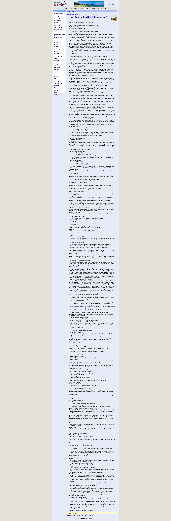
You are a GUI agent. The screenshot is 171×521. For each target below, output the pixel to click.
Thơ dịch (55, 55)
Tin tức (55, 87)
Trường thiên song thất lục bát (59, 35)
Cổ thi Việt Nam (57, 22)
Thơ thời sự (56, 44)
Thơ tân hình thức (57, 20)
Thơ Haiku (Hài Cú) (57, 62)
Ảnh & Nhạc (96, 8)
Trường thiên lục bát (58, 37)
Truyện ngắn (56, 64)
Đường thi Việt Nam (58, 24)
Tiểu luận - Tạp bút (57, 81)
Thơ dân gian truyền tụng (59, 49)
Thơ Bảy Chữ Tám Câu (58, 13)
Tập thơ (55, 58)
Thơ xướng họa (57, 31)
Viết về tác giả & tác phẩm (59, 83)
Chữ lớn (55, 94)
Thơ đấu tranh (56, 60)
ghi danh (92, 515)
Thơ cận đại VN (57, 18)
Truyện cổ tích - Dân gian (59, 74)
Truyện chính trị (57, 69)
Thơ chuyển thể (57, 42)
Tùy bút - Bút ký (57, 80)
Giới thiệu (74, 8)
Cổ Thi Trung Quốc (57, 25)
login (110, 4)
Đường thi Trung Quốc (58, 27)
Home (67, 8)
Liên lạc (104, 8)
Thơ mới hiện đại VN (58, 16)
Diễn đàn (88, 8)
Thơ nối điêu (56, 39)
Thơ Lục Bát (56, 15)
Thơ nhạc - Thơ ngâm (58, 56)
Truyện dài (56, 65)
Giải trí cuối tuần (57, 89)
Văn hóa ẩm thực (57, 90)
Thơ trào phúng (57, 46)
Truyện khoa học (57, 71)
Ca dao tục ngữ (57, 47)
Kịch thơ (55, 32)
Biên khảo (56, 76)
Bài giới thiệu (56, 85)
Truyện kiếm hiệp (57, 72)
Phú (54, 40)
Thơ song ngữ (57, 53)
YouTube (55, 92)
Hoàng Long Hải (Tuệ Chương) (72, 14)
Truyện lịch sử (57, 67)
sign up (112, 4)
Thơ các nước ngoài (58, 29)
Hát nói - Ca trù (57, 51)
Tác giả (81, 8)
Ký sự (55, 78)
